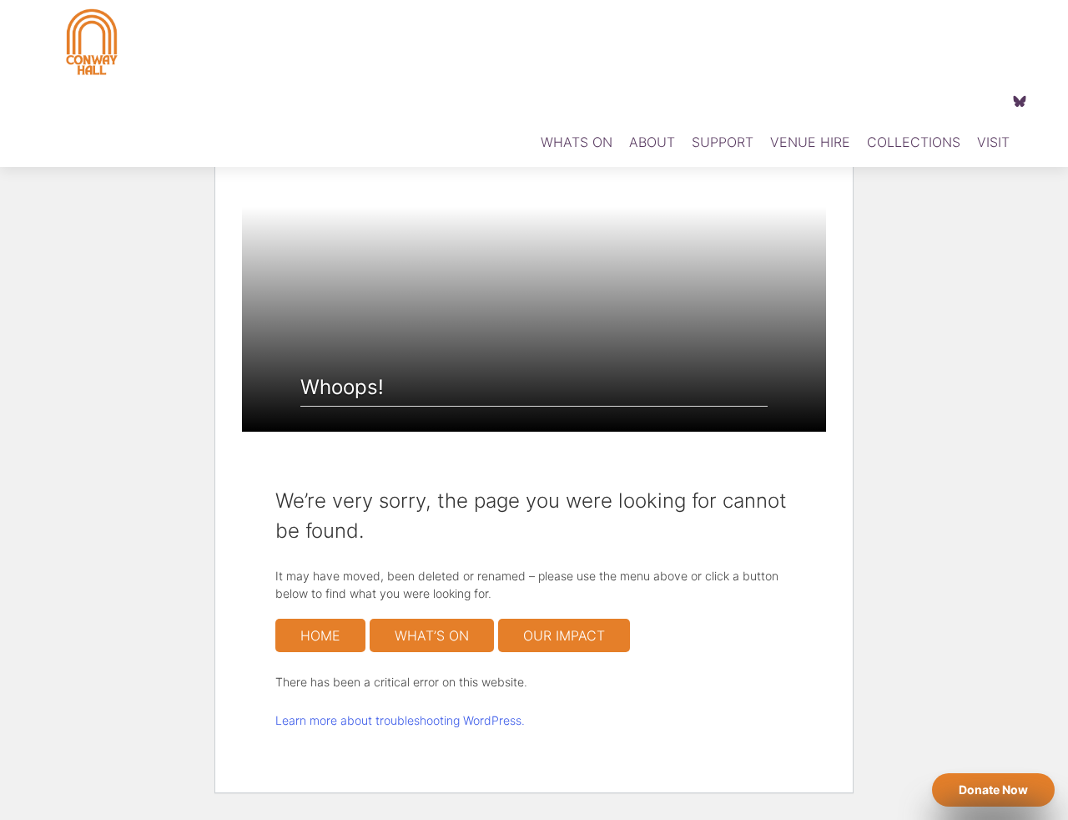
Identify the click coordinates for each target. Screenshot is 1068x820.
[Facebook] (912, 100)
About (652, 142)
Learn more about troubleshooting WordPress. (400, 720)
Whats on (576, 142)
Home (320, 635)
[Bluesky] (1020, 100)
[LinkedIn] (988, 100)
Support (722, 142)
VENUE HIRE (810, 142)
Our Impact (564, 635)
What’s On (432, 635)
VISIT (993, 142)
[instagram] (963, 100)
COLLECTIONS (913, 142)
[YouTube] (937, 100)
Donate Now (993, 790)
